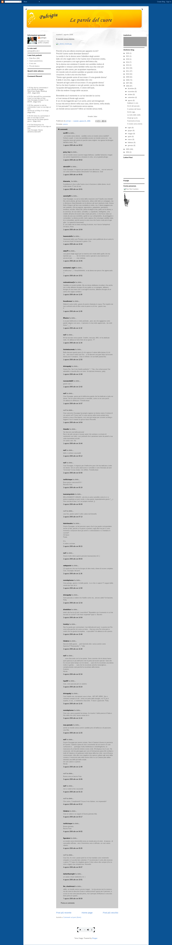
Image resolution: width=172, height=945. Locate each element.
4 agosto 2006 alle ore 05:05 (72, 848)
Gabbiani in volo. (133, 103)
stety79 (65, 251)
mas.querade (68, 725)
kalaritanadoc (68, 523)
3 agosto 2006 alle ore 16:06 (72, 779)
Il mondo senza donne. (135, 124)
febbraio (131, 142)
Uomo (35, 116)
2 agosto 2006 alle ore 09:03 (72, 559)
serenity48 (67, 196)
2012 (128, 68)
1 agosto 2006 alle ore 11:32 (72, 328)
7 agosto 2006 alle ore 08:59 (72, 898)
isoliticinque (67, 479)
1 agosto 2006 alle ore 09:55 (72, 174)
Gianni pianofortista (35, 61)
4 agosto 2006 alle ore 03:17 (72, 817)
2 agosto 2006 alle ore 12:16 (72, 603)
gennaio (131, 145)
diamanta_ (67, 181)
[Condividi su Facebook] (103, 121)
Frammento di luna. (133, 121)
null (64, 335)
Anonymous (38, 125)
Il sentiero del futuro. (134, 109)
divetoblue (67, 609)
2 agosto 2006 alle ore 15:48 (72, 634)
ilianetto (66, 429)
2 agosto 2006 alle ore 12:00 (72, 588)
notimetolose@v (69, 282)
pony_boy (66, 152)
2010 (128, 74)
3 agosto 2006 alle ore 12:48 (72, 767)
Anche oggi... (131, 112)
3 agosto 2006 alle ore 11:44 (72, 718)
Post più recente (63, 913)
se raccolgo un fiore (38, 98)
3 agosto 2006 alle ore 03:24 (72, 687)
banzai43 (37, 96)
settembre (131, 97)
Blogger (94, 938)
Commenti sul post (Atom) (72, 917)
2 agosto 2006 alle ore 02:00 (72, 473)
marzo (130, 139)
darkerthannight (69, 874)
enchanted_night (69, 268)
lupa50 (65, 681)
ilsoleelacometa (69, 349)
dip (35, 88)
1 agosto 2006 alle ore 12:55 (72, 359)
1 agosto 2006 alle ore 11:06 (72, 311)
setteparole (67, 565)
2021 (128, 56)
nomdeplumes (68, 580)
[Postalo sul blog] (98, 121)
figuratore (66, 838)
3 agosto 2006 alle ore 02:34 (72, 674)
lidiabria (66, 641)
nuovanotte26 (68, 381)
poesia (65, 124)
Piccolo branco (34, 66)
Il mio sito (32, 63)
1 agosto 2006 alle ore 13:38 (72, 374)
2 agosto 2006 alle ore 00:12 (72, 456)
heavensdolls (68, 236)
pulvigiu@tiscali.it (33, 51)
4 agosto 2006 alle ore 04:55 (72, 831)
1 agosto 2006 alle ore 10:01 (72, 189)
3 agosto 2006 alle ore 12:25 (72, 733)
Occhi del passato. (133, 106)
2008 (128, 80)
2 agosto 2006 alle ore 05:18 (72, 487)
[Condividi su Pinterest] (105, 121)
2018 (128, 59)
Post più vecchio (110, 913)
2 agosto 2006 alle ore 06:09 (72, 504)
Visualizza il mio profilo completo (43, 42)
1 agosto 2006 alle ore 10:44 (72, 244)
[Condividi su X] (101, 121)
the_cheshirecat (69, 886)
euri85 (65, 133)
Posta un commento (68, 903)
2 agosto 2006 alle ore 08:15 (72, 546)
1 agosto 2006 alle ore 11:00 (72, 294)
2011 (128, 71)
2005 (128, 149)
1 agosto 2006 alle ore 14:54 (72, 422)
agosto (130, 100)
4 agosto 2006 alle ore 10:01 (72, 880)
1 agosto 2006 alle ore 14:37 (72, 403)
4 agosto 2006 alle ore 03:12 (72, 804)
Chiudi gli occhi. (132, 118)
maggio (130, 133)
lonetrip (66, 624)
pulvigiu (43, 38)
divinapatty (67, 366)
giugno (130, 130)
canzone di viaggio (37, 89)
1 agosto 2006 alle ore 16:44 (72, 443)
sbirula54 (66, 166)
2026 (128, 53)
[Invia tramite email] (96, 121)
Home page (87, 913)
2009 (128, 77)
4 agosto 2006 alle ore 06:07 (72, 867)
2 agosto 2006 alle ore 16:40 (72, 649)
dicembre (131, 88)
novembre (131, 91)
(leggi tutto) (36, 93)
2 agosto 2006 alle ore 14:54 (72, 617)
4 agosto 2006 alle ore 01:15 (72, 792)
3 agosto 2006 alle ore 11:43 (72, 703)
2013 (128, 65)
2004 (128, 152)
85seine (66, 318)
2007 (128, 83)
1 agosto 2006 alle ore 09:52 (72, 145)
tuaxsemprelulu (68, 494)
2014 (128, 62)
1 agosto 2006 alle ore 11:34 (72, 343)
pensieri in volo (39, 105)
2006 (128, 86)
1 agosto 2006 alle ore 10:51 (72, 275)
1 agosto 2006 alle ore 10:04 (72, 229)
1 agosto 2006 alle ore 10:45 (72, 261)
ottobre (130, 94)
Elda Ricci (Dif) (34, 58)
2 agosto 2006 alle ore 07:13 (72, 517)
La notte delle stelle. (134, 115)
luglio (130, 127)
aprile (130, 136)
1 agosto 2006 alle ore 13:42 (72, 387)
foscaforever (67, 301)
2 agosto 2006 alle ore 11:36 (72, 573)
